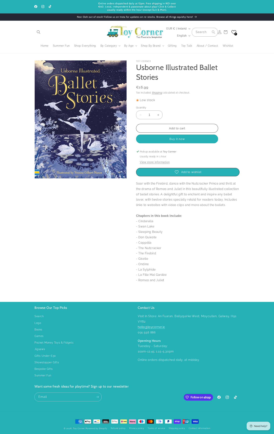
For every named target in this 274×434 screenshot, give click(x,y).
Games (39, 336)
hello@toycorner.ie (151, 327)
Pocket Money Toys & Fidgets (53, 342)
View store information (155, 162)
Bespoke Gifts (43, 368)
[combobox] (205, 32)
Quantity (141, 107)
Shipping (157, 92)
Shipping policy (177, 428)
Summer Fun (42, 375)
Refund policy (118, 428)
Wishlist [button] (228, 45)
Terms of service (156, 428)
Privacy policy (136, 428)
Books (38, 329)
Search (39, 316)
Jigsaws (39, 349)
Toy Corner (79, 428)
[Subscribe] (97, 397)
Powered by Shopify (96, 428)
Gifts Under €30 (45, 355)
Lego (37, 322)
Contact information (199, 428)
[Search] (213, 32)
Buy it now (177, 139)
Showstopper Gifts (46, 362)
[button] (38, 32)
